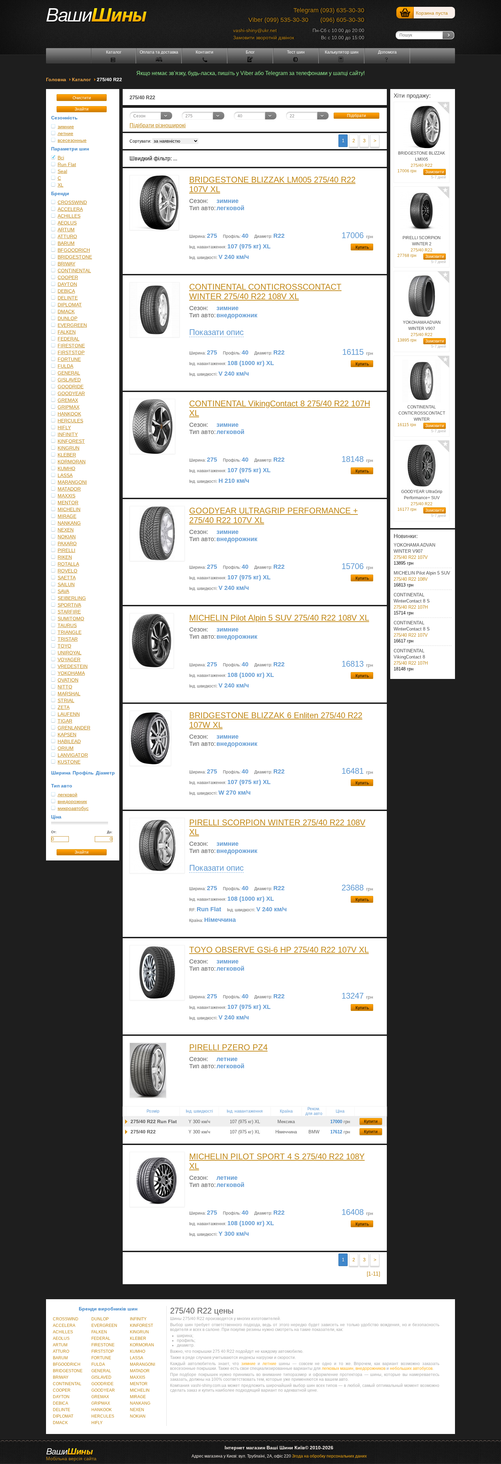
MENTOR (68, 502)
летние (65, 133)
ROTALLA (68, 564)
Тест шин (296, 52)
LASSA (65, 475)
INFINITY (68, 434)
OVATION (68, 680)
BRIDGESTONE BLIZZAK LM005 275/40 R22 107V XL (272, 184)
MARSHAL (69, 693)
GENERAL (69, 373)
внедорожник (72, 801)
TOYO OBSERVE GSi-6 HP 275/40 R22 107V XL (279, 949)
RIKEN (65, 557)
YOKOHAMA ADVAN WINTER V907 (422, 328)
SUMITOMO (71, 618)
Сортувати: (140, 141)
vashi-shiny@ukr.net (255, 30)
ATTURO (67, 236)
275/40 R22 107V (414, 551)
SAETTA (67, 577)
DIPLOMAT (70, 304)
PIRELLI (66, 550)
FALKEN (67, 332)
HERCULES (70, 420)
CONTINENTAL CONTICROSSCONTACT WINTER (421, 414)
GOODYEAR (71, 393)
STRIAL (66, 700)
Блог (250, 52)
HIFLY (64, 427)
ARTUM (66, 229)
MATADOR (69, 489)
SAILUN (66, 584)
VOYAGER (69, 659)
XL (60, 185)
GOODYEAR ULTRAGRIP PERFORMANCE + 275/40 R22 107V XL (273, 515)
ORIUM (66, 748)
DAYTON (67, 284)
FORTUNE (69, 359)
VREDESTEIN (73, 666)
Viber (255, 19)
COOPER (68, 277)
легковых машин (337, 1368)
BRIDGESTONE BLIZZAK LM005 (421, 159)
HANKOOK (69, 414)
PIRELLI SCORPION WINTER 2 (422, 243)
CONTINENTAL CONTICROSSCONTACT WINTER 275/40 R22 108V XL (265, 291)
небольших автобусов (411, 1368)
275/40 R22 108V (422, 576)
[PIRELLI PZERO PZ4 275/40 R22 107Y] (126, 1121)
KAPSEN (67, 734)
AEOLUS (67, 223)
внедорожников (370, 1368)
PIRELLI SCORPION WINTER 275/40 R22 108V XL (277, 827)
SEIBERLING (72, 598)
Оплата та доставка (159, 52)
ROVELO (67, 571)
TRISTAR (68, 639)
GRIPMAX (68, 407)
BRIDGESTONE (75, 257)
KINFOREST (71, 441)
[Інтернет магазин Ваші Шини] (104, 17)
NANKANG (69, 523)
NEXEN (66, 530)
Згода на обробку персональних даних (329, 1456)
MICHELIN (69, 509)
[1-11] (373, 1274)
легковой (67, 794)
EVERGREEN (72, 325)
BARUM (66, 243)
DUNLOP (67, 318)
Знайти (82, 109)
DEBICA (66, 291)
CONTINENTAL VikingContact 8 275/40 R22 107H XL (279, 408)
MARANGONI (72, 482)
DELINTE (68, 298)
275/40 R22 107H (412, 601)
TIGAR (65, 721)
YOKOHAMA (71, 673)
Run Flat (67, 164)
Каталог (113, 52)
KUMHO (66, 468)
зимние (66, 126)
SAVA (63, 591)
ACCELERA (70, 209)
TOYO (64, 646)
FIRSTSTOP (71, 352)
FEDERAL (68, 339)
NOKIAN (67, 536)
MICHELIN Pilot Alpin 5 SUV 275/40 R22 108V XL (279, 617)
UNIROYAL (69, 652)
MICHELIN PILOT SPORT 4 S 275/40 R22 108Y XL (277, 1161)
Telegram (306, 10)
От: (54, 832)
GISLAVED (69, 379)
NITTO (65, 687)
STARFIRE (69, 611)
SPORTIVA (69, 605)
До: (109, 832)
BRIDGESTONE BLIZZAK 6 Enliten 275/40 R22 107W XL (275, 720)
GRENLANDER (74, 727)
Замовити (434, 172)
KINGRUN (68, 448)
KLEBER (67, 455)
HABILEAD (69, 741)
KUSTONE (69, 762)
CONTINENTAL (74, 270)
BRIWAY (66, 263)
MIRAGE (67, 516)
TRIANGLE (69, 632)
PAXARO (67, 543)
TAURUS (67, 625)
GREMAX (68, 400)
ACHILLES (69, 216)
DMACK (66, 311)
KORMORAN (72, 461)
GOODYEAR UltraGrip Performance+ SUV (421, 497)
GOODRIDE (71, 386)
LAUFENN (69, 714)
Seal (62, 171)
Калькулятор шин (342, 52)
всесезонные (72, 140)
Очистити (82, 98)
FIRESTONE (71, 345)
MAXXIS (66, 495)
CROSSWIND (72, 202)
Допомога (387, 52)
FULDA (65, 366)
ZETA (64, 707)
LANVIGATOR (73, 755)
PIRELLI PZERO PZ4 (228, 1047)
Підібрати (356, 115)
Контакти (204, 52)
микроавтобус (73, 808)
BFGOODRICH (74, 250)
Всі (61, 157)
